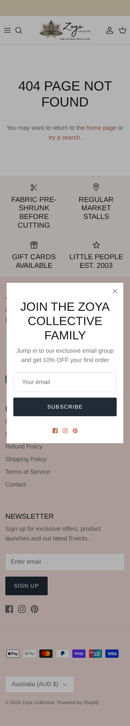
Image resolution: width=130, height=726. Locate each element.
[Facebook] (55, 430)
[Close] (115, 291)
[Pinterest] (75, 430)
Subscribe (65, 407)
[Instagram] (65, 430)
